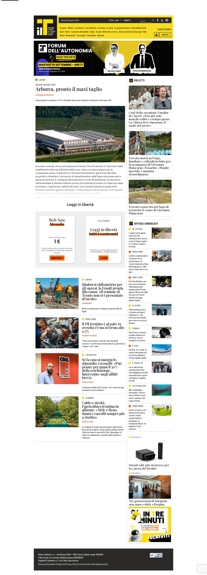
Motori (67, 32)
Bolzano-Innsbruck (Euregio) (130, 32)
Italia (145, 32)
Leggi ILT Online (164, 29)
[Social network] (157, 20)
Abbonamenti (102, 564)
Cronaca (63, 28)
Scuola (98, 32)
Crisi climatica (90, 28)
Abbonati (165, 34)
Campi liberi (91, 35)
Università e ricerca (110, 32)
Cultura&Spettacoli (138, 28)
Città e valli (114, 20)
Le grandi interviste (122, 28)
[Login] (156, 34)
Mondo (62, 35)
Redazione (42, 564)
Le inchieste (79, 28)
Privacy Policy (71, 564)
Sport (62, 32)
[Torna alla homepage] (45, 27)
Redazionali (70, 35)
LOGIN (103, 258)
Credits (92, 564)
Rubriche (100, 35)
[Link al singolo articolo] (57, 293)
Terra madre (81, 35)
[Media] (166, 20)
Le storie (109, 28)
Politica (70, 28)
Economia (101, 28)
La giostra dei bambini (80, 32)
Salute (92, 32)
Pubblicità (61, 564)
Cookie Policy (83, 564)
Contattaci (52, 564)
